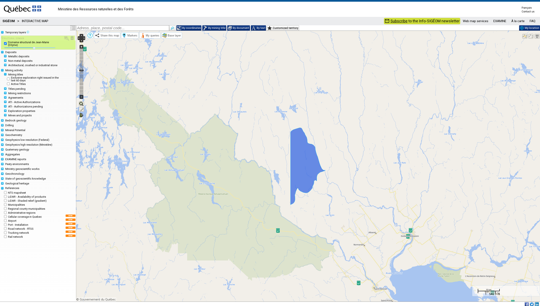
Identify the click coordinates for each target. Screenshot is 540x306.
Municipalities (16, 204)
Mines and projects (20, 115)
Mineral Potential (15, 130)
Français (527, 7)
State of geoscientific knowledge (25, 178)
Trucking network (18, 232)
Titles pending (17, 88)
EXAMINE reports (15, 159)
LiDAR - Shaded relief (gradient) (27, 200)
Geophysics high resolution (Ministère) (28, 144)
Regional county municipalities (26, 208)
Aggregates (12, 154)
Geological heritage (17, 183)
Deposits (10, 52)
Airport (12, 220)
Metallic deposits (18, 56)
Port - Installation (18, 224)
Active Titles (18, 84)
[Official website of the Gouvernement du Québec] (22, 14)
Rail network (15, 236)
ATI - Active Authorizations (24, 102)
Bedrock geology (15, 120)
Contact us (528, 11)
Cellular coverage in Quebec (25, 216)
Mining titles (15, 74)
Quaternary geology (17, 149)
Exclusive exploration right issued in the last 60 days (35, 79)
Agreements (15, 97)
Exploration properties (21, 111)
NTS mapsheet (17, 192)
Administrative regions (21, 212)
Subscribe (399, 21)
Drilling (9, 125)
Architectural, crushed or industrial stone (32, 65)
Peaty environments (17, 164)
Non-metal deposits (20, 60)
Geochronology (14, 173)
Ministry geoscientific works (22, 169)
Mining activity (14, 70)
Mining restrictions (19, 93)
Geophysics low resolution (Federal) (27, 139)
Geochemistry (13, 135)
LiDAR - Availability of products (27, 196)
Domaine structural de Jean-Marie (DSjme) (28, 43)
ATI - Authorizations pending (25, 106)
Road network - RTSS (21, 228)
